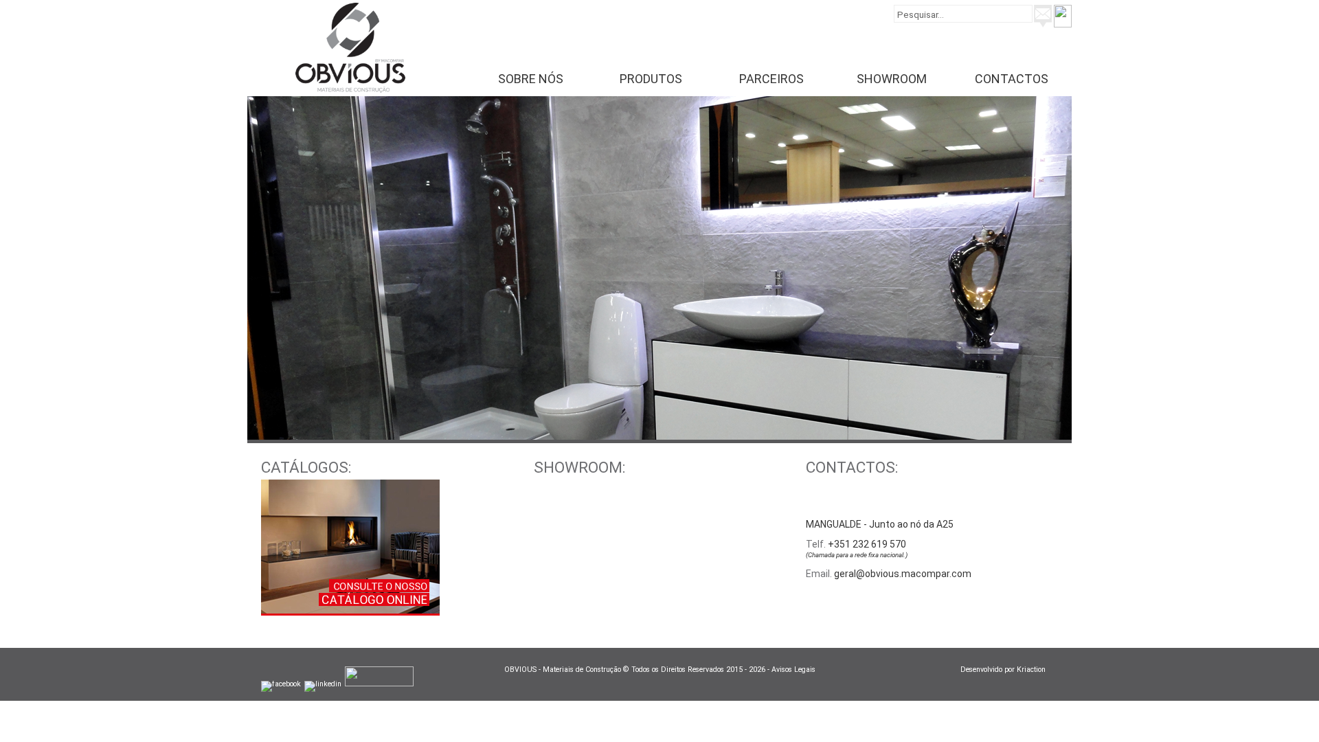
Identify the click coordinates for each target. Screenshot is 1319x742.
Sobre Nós (530, 78)
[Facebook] (281, 683)
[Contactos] (1043, 24)
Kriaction (1037, 669)
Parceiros (771, 78)
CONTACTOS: (852, 467)
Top (1286, 709)
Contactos (1011, 78)
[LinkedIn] (322, 683)
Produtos (651, 78)
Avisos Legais (793, 669)
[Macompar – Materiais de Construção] (350, 89)
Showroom (892, 78)
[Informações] (1063, 24)
